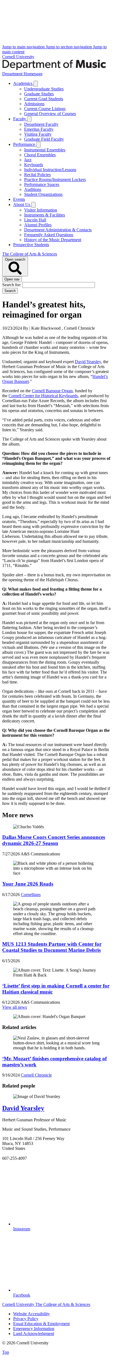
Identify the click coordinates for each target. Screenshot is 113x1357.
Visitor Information (40, 210)
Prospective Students (31, 244)
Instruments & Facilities (44, 215)
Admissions (34, 103)
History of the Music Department (52, 239)
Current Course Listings (45, 108)
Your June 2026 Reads (27, 884)
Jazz (28, 159)
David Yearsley (23, 1108)
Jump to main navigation (24, 47)
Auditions (32, 189)
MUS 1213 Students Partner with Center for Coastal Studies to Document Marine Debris (51, 947)
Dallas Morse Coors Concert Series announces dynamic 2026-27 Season (53, 840)
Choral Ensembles (40, 154)
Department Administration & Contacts (58, 229)
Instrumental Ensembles (44, 150)
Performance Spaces (41, 184)
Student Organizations (43, 194)
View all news (14, 1007)
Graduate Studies (39, 93)
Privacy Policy (25, 1318)
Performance (24, 144)
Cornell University (18, 56)
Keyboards (33, 164)
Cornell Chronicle (36, 1075)
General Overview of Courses (50, 113)
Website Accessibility (31, 1313)
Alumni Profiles (38, 225)
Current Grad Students (43, 98)
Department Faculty (41, 124)
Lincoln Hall (35, 220)
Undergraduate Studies (44, 89)
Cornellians (31, 894)
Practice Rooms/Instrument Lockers (55, 179)
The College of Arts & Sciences (29, 254)
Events (19, 199)
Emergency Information (33, 1328)
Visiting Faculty (38, 134)
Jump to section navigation (69, 47)
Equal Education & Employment (41, 1323)
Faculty (20, 118)
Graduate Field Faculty (44, 139)
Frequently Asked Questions (48, 234)
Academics (23, 83)
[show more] (35, 84)
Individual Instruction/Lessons (50, 169)
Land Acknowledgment (33, 1333)
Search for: (12, 284)
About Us (22, 204)
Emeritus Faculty (38, 129)
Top (5, 1352)
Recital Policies (37, 174)
